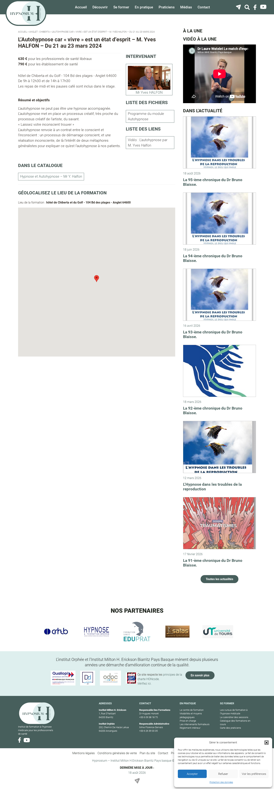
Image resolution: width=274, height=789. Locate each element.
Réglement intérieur (190, 727)
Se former (121, 7)
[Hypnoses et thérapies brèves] (96, 632)
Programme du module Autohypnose (146, 116)
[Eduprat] (137, 632)
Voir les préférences (254, 774)
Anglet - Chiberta (39, 32)
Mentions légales (83, 753)
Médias (186, 7)
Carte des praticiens (230, 727)
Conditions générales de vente (117, 753)
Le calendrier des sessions (234, 717)
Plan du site (147, 753)
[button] (266, 742)
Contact (204, 7)
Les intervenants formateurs (195, 724)
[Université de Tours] (218, 632)
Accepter (192, 774)
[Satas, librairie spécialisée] (177, 632)
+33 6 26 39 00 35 (148, 730)
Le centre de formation (192, 710)
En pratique (144, 7)
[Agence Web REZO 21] (137, 781)
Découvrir (100, 7)
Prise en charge (188, 720)
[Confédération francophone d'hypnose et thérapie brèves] (56, 632)
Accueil (81, 7)
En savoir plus (200, 675)
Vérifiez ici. (144, 683)
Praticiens (167, 7)
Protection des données (221, 782)
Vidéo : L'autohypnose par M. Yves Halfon (147, 142)
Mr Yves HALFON (149, 92)
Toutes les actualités (219, 579)
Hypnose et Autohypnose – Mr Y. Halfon (51, 176)
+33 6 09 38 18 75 (148, 717)
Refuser (223, 774)
